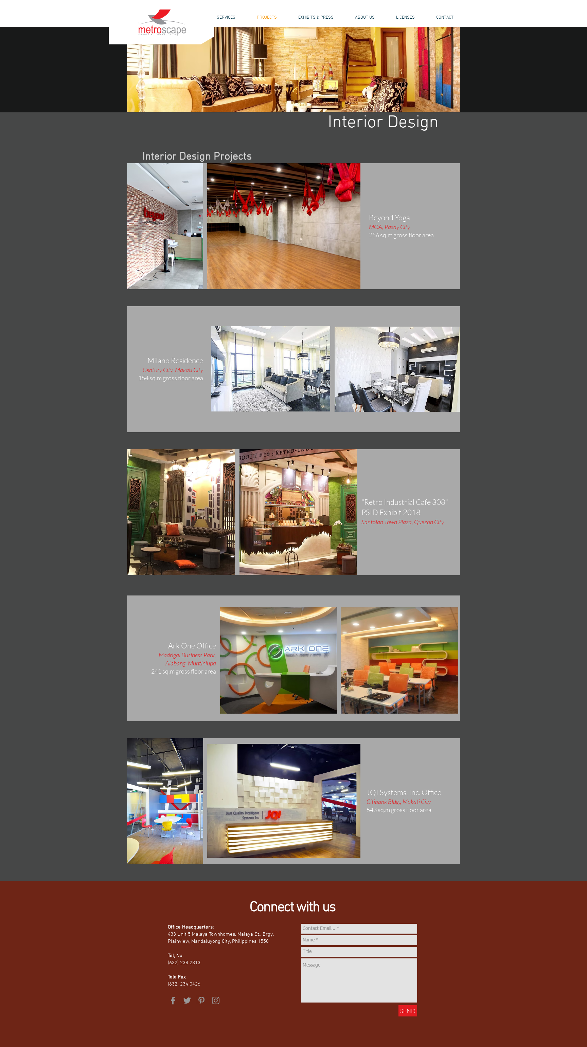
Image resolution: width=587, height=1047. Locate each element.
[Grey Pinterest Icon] (201, 1000)
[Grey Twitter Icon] (187, 1000)
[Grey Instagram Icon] (216, 1000)
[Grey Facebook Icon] (173, 1000)
